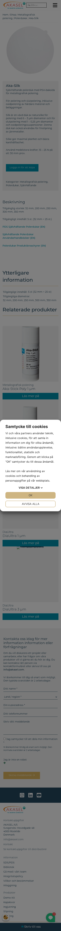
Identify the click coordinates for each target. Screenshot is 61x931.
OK (30, 495)
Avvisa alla (30, 504)
